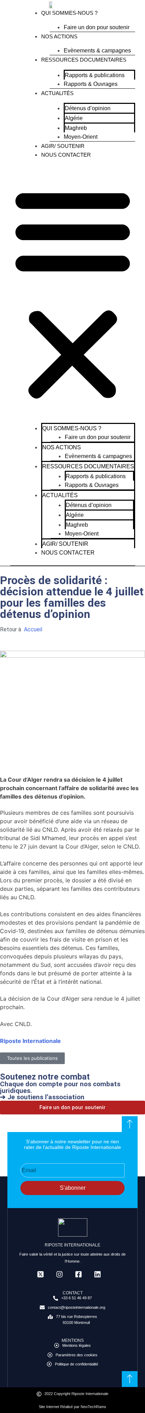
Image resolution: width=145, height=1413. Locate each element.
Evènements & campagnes (97, 51)
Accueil (32, 629)
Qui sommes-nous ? (69, 13)
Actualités (57, 93)
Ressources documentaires (83, 60)
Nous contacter (66, 155)
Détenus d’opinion (88, 108)
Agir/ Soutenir (62, 146)
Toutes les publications (32, 1058)
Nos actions (59, 36)
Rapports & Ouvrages (91, 84)
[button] (72, 292)
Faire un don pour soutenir (97, 27)
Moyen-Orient (80, 137)
